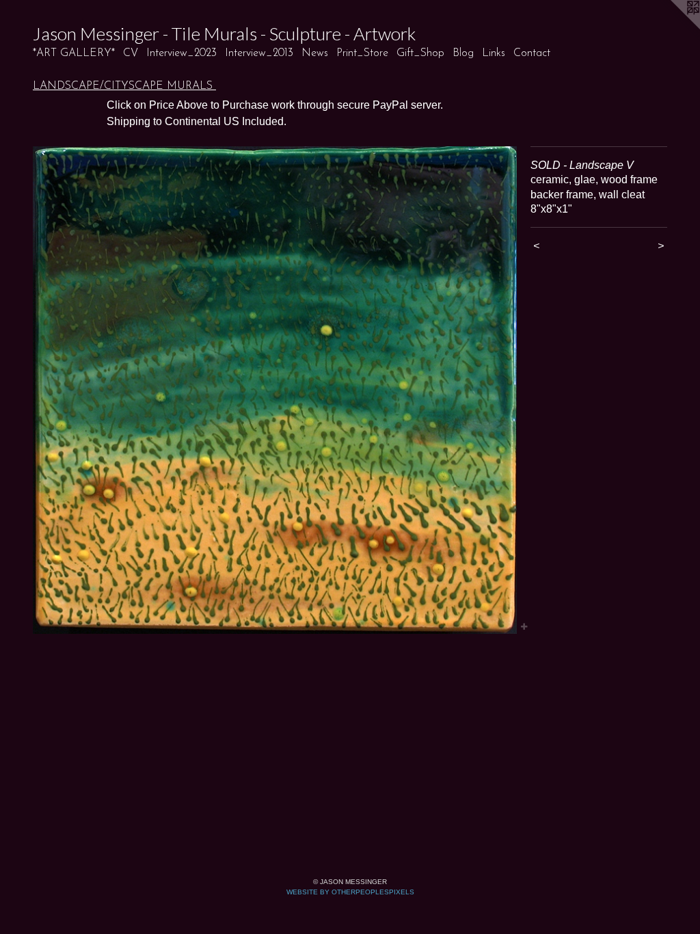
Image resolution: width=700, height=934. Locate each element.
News (314, 53)
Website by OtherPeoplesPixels (350, 892)
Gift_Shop (420, 53)
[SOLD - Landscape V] (275, 390)
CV (130, 53)
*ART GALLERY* (74, 53)
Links (493, 53)
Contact (531, 53)
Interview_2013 (259, 53)
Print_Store (362, 53)
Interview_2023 (181, 53)
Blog (463, 53)
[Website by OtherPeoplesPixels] (672, 27)
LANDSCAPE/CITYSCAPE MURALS (124, 86)
